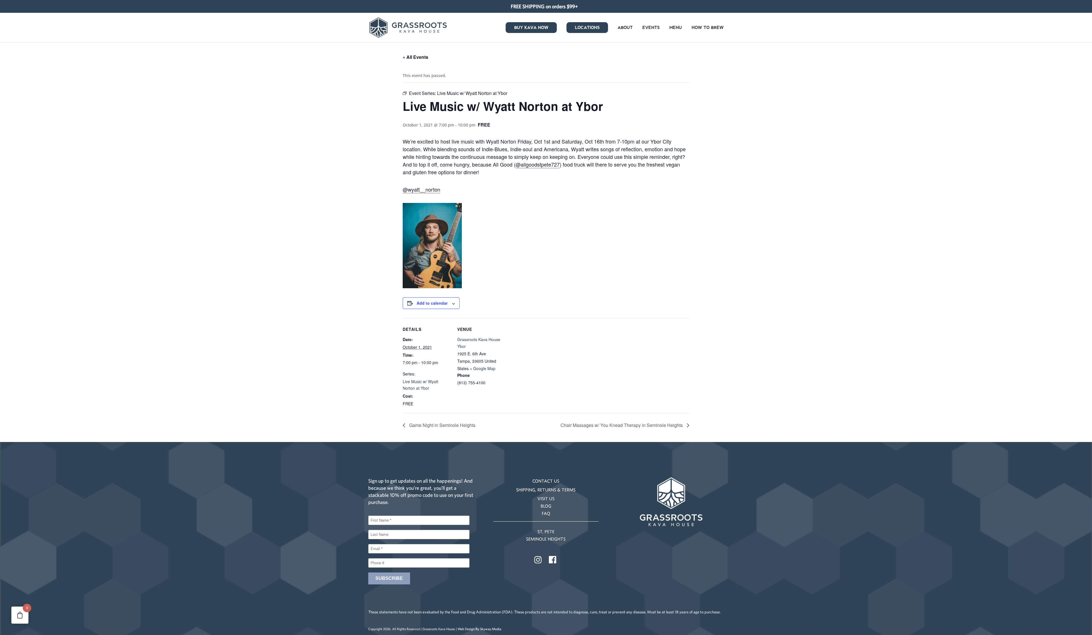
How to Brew (708, 28)
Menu (675, 28)
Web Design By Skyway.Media (479, 629)
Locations (587, 28)
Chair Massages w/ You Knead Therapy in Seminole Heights (622, 425)
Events (651, 28)
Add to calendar (432, 303)
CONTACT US (545, 480)
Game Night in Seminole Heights (441, 425)
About (625, 28)
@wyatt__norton (421, 189)
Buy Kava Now (531, 28)
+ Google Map (482, 368)
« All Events (415, 57)
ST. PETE (546, 531)
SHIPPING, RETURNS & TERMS (546, 489)
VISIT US (546, 498)
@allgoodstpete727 (538, 164)
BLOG (546, 506)
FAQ (546, 513)
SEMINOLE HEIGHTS (546, 538)
